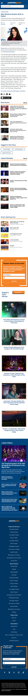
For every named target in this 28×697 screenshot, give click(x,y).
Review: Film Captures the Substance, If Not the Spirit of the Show (14, 375)
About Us (14, 637)
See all (25, 102)
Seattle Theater (14, 552)
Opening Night (14, 572)
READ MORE (18, 292)
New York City (13, 23)
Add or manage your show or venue (14, 635)
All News (14, 612)
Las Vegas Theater (14, 540)
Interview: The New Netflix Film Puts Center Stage (14, 402)
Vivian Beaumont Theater (16, 241)
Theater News (4, 11)
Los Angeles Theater (14, 535)
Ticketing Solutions (14, 640)
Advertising (14, 632)
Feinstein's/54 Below (8, 51)
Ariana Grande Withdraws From (14, 348)
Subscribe (14, 281)
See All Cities (14, 560)
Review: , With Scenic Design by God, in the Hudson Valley (14, 430)
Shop (14, 629)
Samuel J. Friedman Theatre (17, 224)
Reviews (14, 569)
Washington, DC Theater (14, 555)
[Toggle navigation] (1, 3)
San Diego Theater (14, 600)
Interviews (14, 575)
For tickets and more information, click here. (13, 91)
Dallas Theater (14, 586)
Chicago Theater (14, 532)
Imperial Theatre (14, 229)
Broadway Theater (14, 529)
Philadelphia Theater (14, 546)
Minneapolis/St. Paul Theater (14, 558)
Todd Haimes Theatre (15, 235)
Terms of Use (7, 690)
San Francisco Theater (14, 549)
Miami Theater (14, 543)
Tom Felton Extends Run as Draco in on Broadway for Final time (14, 321)
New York (14, 618)
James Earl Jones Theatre (16, 247)
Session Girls (4, 48)
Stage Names (14, 626)
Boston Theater (14, 538)
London (14, 620)
